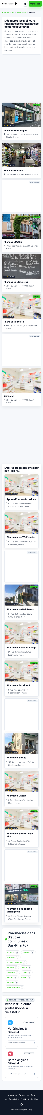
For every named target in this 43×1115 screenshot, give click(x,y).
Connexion (35, 4)
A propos (12, 1095)
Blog (33, 1095)
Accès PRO (33, 1099)
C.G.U (23, 1099)
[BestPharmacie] (10, 4)
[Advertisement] (21, 78)
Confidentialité (12, 1099)
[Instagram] (21, 1104)
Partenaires (24, 1095)
